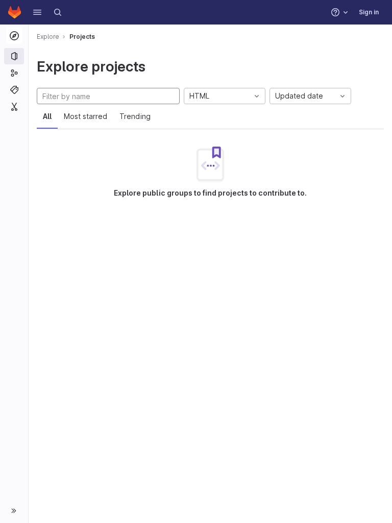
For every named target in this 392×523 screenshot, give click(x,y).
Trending (135, 116)
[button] (37, 12)
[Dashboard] (14, 12)
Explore (48, 36)
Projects (82, 36)
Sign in (369, 12)
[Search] (58, 12)
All (47, 116)
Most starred (85, 116)
